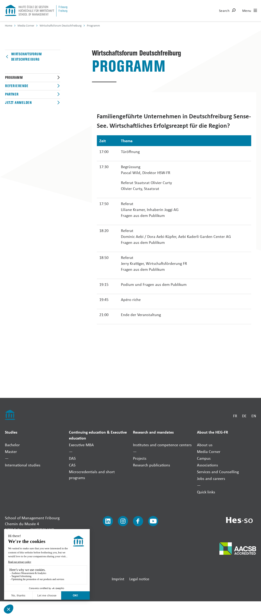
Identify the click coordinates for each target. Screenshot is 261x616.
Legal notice (139, 579)
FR (235, 415)
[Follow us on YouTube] (153, 521)
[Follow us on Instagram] (123, 521)
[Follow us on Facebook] (138, 521)
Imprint (118, 579)
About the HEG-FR (212, 432)
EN (253, 415)
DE (244, 415)
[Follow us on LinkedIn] (108, 521)
